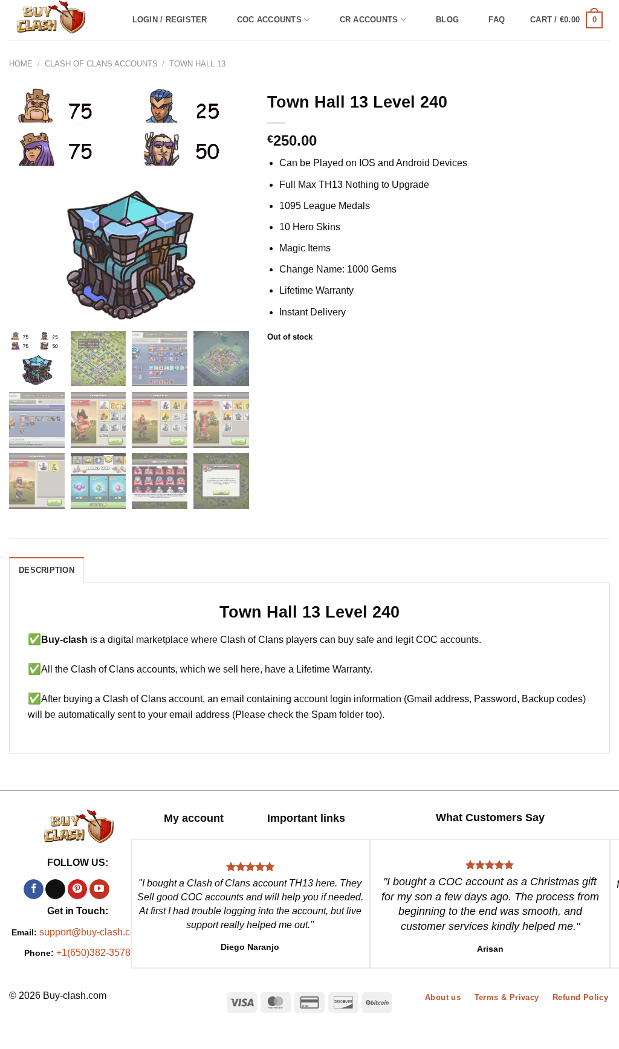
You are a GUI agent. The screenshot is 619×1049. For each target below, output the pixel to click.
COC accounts (269, 19)
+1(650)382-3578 (93, 952)
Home (21, 63)
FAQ (496, 19)
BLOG (447, 19)
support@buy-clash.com (91, 932)
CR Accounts (369, 19)
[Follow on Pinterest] (78, 889)
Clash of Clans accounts (101, 63)
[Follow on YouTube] (99, 889)
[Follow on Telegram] (121, 889)
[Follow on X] (55, 889)
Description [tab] (46, 570)
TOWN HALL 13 (197, 63)
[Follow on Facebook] (34, 889)
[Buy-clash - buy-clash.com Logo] (58, 20)
